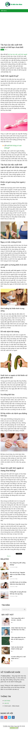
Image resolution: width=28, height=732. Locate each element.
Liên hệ (6, 703)
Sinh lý (2, 49)
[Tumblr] (13, 717)
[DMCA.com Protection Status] (14, 728)
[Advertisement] (14, 27)
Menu (5, 10)
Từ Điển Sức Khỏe (8, 726)
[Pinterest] (5, 717)
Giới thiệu (7, 700)
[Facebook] (2, 717)
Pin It (8, 556)
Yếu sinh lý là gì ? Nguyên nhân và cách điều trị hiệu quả (17, 574)
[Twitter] (9, 717)
